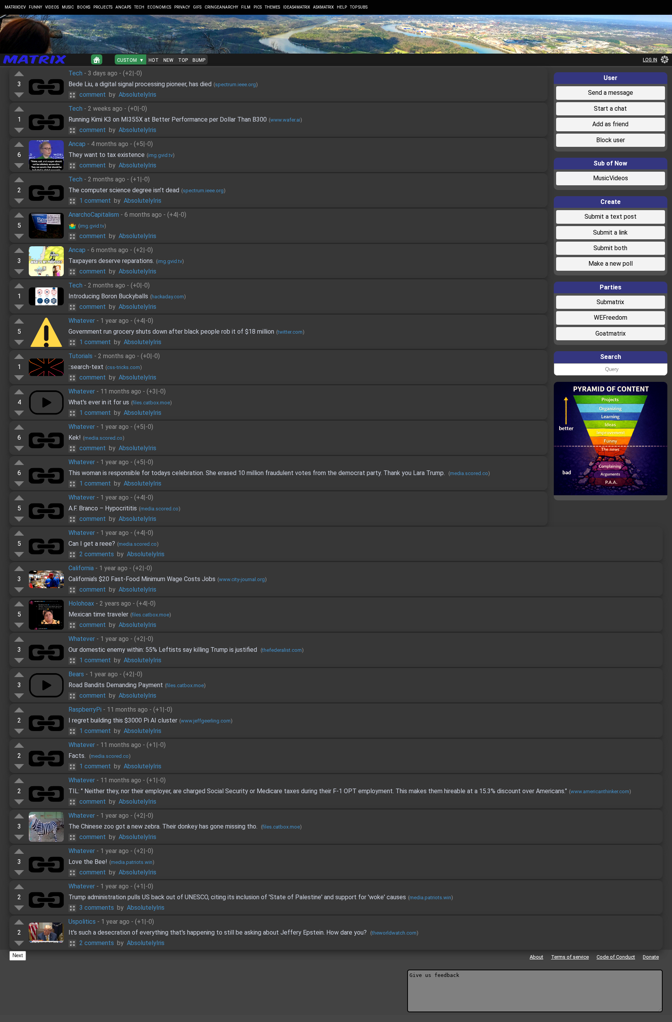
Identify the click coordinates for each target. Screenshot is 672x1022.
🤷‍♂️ (72, 225)
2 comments (96, 554)
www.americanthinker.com (599, 791)
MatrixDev (15, 7)
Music (68, 7)
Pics (258, 7)
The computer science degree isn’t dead (123, 190)
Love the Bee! (87, 861)
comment (92, 94)
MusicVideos (610, 178)
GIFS (197, 7)
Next (17, 955)
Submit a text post (610, 216)
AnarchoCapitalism (93, 214)
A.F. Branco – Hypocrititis (102, 508)
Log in (650, 60)
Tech (139, 7)
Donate (651, 957)
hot (154, 60)
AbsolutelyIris (137, 94)
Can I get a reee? (91, 543)
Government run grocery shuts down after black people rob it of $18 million (171, 331)
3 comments (96, 907)
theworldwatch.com (394, 933)
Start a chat (610, 108)
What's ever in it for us (98, 402)
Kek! (74, 437)
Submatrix (610, 302)
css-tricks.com (123, 367)
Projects (102, 7)
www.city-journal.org (242, 579)
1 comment (95, 200)
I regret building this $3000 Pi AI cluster (122, 720)
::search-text (85, 367)
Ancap (77, 144)
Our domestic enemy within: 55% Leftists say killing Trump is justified (163, 649)
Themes (272, 7)
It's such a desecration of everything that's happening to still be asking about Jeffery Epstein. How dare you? (218, 932)
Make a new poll (610, 263)
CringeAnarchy (221, 7)
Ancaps (123, 7)
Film (245, 7)
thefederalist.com (282, 650)
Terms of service (570, 957)
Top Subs (359, 7)
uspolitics (82, 921)
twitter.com (290, 332)
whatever (81, 320)
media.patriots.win (131, 862)
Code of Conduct (616, 957)
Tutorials (80, 356)
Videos (52, 7)
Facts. (77, 755)
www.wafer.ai (285, 120)
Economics (159, 7)
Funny (35, 7)
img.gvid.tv (160, 155)
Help (342, 7)
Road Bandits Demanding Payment (115, 685)
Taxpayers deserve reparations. (111, 261)
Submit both (610, 248)
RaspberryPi (85, 709)
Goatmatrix (610, 333)
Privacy (182, 7)
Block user (610, 140)
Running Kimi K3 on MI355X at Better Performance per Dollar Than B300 (167, 119)
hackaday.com (168, 296)
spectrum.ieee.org (235, 84)
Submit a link (610, 232)
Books (83, 7)
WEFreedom (610, 317)
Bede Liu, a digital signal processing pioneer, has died (140, 84)
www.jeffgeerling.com (206, 721)
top (183, 60)
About (536, 957)
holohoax (81, 603)
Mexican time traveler (98, 614)
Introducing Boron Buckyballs (108, 296)
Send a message (610, 92)
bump (198, 60)
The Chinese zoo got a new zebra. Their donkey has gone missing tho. (163, 826)
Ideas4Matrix (296, 7)
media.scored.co (103, 438)
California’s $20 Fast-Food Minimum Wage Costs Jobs (141, 579)
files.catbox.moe (151, 403)
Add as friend (610, 124)
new (168, 60)
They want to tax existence (106, 154)
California (81, 568)
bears (76, 674)
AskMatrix (323, 7)
